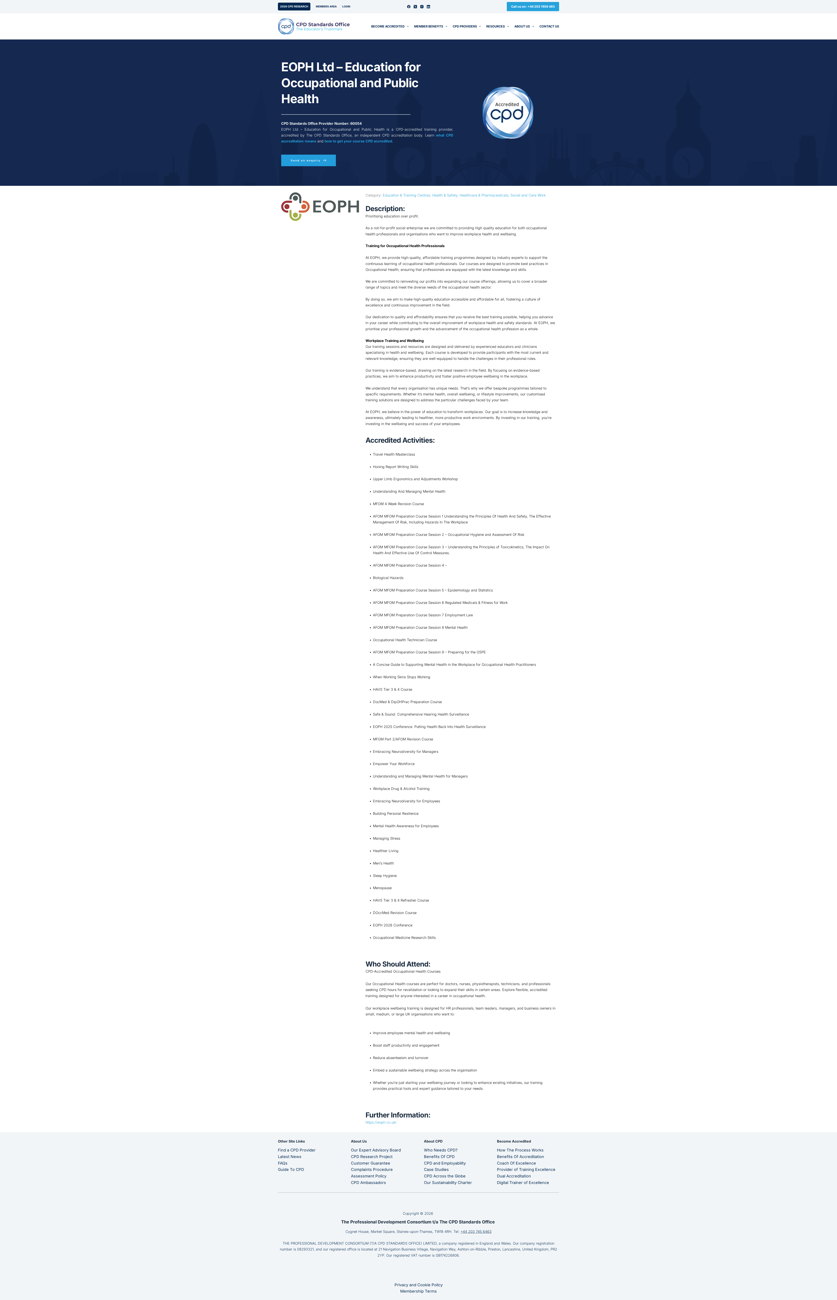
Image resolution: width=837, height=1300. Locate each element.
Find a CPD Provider (297, 1150)
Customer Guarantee (370, 1163)
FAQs (283, 1163)
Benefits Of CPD (439, 1156)
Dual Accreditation (514, 1176)
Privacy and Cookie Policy (419, 1285)
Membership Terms (418, 1291)
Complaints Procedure (372, 1169)
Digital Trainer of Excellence (523, 1182)
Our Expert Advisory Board (376, 1150)
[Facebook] (408, 6)
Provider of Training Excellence (526, 1169)
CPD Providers (465, 26)
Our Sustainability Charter (448, 1182)
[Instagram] (422, 6)
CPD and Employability (445, 1163)
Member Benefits (428, 26)
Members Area (326, 6)
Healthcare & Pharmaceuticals (483, 195)
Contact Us (549, 26)
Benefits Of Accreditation (520, 1156)
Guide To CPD (291, 1169)
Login (346, 6)
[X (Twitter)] (415, 6)
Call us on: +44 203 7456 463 (533, 6)
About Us (522, 26)
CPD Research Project (372, 1156)
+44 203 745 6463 (476, 1231)
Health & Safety (444, 195)
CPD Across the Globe (445, 1176)
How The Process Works (520, 1150)
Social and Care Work (528, 195)
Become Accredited (388, 26)
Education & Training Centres (406, 195)
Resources (495, 26)
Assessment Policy (368, 1176)
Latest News (289, 1156)
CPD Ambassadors (368, 1182)
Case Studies (436, 1169)
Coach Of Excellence (516, 1163)
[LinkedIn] (428, 6)
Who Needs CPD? (441, 1150)
